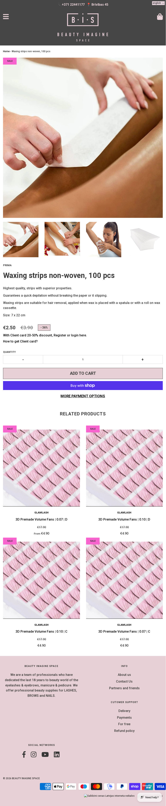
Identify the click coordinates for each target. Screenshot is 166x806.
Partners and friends (124, 688)
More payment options (83, 396)
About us (124, 675)
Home (6, 51)
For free (124, 724)
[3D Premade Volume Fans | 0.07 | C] (124, 580)
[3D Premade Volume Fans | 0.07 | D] (41, 468)
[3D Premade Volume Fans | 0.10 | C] (41, 580)
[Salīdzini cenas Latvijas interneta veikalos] (109, 796)
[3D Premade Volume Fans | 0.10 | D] (124, 468)
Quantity (9, 352)
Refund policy (124, 731)
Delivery (124, 711)
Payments (124, 718)
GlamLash (41, 512)
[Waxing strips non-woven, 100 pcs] (20, 239)
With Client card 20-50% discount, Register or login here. (45, 335)
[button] (158, 3)
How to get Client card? (20, 341)
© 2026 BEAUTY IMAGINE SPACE (21, 778)
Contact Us (124, 681)
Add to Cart (83, 373)
